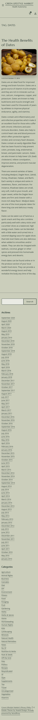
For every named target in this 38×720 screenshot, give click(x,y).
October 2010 (6, 552)
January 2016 (6, 450)
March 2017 (6, 410)
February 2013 (7, 519)
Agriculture (5, 572)
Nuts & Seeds (6, 654)
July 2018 (5, 357)
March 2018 (6, 370)
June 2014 (5, 493)
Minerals (5, 635)
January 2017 (6, 413)
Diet (3, 585)
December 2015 (7, 453)
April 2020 (5, 324)
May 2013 (5, 516)
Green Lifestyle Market (19, 3)
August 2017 (6, 394)
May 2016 (5, 440)
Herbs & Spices (7, 615)
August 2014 (6, 486)
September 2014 (8, 483)
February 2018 (7, 374)
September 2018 (8, 351)
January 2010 (6, 559)
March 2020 (6, 328)
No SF (3, 648)
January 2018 (6, 377)
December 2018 (7, 341)
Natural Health (7, 638)
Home (3, 618)
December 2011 (7, 535)
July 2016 (5, 433)
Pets (3, 661)
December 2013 (7, 506)
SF (2, 674)
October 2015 (6, 460)
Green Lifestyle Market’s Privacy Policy (16, 707)
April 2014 (5, 496)
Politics (4, 664)
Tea (2, 684)
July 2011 (5, 542)
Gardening (5, 608)
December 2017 (7, 380)
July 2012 (5, 529)
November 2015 (8, 456)
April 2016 (5, 443)
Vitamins (5, 697)
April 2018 (5, 367)
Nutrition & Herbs (8, 651)
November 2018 (8, 344)
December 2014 (7, 473)
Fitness (4, 595)
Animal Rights (7, 575)
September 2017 (8, 390)
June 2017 (5, 400)
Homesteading (7, 621)
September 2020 (8, 318)
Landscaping (6, 631)
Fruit (3, 605)
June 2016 (5, 437)
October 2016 (6, 423)
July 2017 (5, 397)
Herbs (3, 612)
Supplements (6, 681)
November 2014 (8, 476)
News (3, 645)
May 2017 (5, 403)
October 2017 (6, 387)
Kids (3, 628)
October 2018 (6, 347)
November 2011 (8, 539)
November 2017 (8, 384)
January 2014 (6, 503)
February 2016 (7, 446)
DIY (2, 588)
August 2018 (6, 354)
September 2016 (8, 427)
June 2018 (5, 361)
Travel (3, 687)
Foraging (5, 602)
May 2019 (5, 334)
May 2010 (5, 555)
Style (3, 678)
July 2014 (5, 489)
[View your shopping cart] (33, 14)
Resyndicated (6, 671)
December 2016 (7, 417)
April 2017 (5, 407)
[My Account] (35, 13)
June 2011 (5, 545)
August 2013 (6, 509)
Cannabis (5, 582)
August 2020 (6, 321)
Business (5, 579)
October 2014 (6, 479)
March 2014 (6, 499)
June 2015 (5, 463)
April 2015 (5, 466)
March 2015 (6, 470)
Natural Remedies (8, 641)
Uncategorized (7, 691)
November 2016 (8, 420)
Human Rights (7, 625)
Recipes (4, 668)
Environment (6, 592)
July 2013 (5, 512)
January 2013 (6, 522)
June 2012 (5, 532)
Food (3, 598)
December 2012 (7, 526)
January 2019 (6, 337)
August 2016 (6, 430)
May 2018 (5, 364)
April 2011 (5, 549)
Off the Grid (6, 658)
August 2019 (6, 331)
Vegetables (5, 694)
